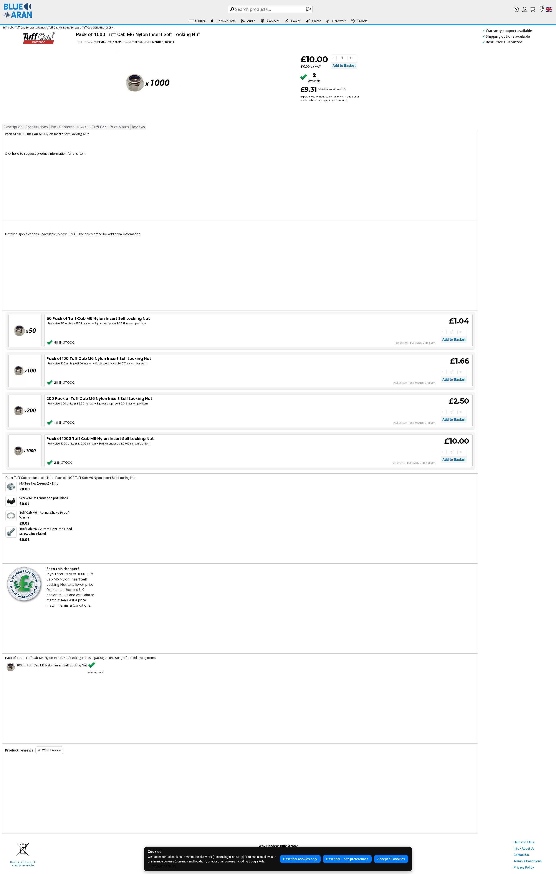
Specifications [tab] (37, 126)
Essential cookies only (300, 859)
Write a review (51, 750)
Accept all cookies (391, 859)
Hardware (339, 21)
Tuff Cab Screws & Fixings (30, 27)
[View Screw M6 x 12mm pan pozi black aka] (11, 501)
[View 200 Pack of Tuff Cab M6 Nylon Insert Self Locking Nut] (24, 410)
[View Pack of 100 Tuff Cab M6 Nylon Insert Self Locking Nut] (24, 370)
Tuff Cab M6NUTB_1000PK (97, 27)
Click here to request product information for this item (45, 153)
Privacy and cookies (162, 866)
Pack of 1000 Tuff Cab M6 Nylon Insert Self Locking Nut (100, 438)
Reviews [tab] (138, 126)
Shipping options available (508, 36)
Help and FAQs (524, 842)
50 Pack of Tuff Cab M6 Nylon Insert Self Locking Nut (98, 318)
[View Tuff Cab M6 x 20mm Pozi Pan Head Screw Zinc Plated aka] (11, 532)
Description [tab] (13, 126)
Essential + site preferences (347, 859)
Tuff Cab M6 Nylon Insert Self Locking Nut (57, 665)
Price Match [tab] (119, 126)
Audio (251, 21)
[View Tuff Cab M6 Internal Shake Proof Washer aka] (11, 516)
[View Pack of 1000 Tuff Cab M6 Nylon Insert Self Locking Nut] (24, 450)
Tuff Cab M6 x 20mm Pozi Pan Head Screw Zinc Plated (45, 531)
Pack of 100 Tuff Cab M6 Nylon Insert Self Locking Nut (98, 358)
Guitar (316, 21)
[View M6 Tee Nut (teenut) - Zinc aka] (11, 487)
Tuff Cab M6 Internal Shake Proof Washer (44, 515)
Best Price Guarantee (504, 42)
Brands (362, 21)
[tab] (92, 127)
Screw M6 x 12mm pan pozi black (43, 498)
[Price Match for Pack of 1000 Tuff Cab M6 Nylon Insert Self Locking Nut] (24, 584)
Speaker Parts (226, 21)
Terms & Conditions (74, 605)
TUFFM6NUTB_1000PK (108, 42)
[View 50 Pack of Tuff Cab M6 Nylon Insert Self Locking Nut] (24, 330)
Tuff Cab (8, 27)
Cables (296, 21)
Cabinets (273, 21)
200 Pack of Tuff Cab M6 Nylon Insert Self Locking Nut (99, 398)
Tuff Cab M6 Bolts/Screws (63, 27)
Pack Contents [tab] (62, 126)
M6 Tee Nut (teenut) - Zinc (38, 483)
